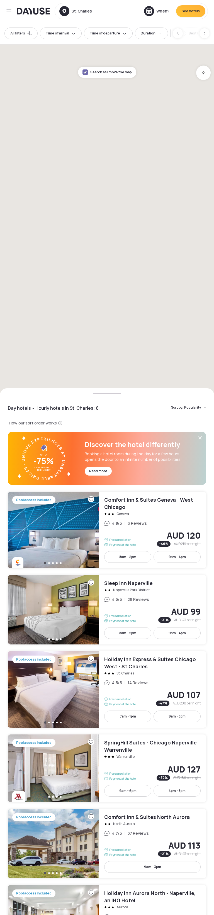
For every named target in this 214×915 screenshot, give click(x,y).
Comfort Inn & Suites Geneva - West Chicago (107, 530)
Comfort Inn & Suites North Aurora (107, 843)
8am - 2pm (127, 556)
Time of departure (105, 33)
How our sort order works (33, 423)
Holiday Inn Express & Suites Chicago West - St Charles (107, 689)
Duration (148, 33)
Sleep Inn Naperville (107, 609)
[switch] (194, 33)
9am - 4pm (177, 556)
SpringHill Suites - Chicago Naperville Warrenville (107, 768)
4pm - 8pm (177, 790)
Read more (98, 471)
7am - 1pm (128, 716)
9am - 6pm (128, 790)
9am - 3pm (177, 716)
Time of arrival (57, 33)
